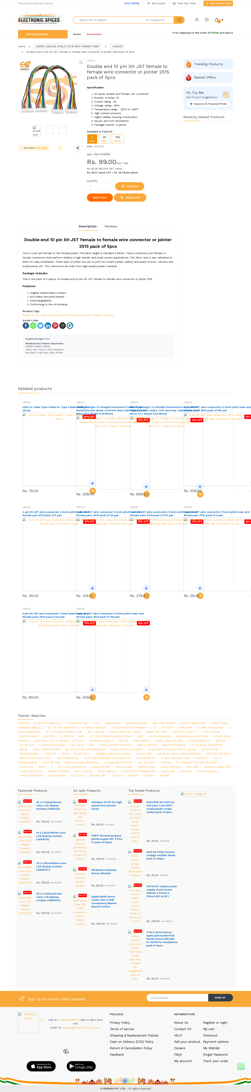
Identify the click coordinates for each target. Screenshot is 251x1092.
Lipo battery (146, 762)
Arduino (185, 771)
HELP (178, 1035)
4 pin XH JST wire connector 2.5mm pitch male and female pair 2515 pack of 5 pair (55, 513)
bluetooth (82, 753)
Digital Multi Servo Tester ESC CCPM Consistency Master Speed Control (104, 901)
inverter (201, 758)
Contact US (182, 1029)
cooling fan (50, 762)
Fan (91, 745)
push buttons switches (81, 762)
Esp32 (65, 753)
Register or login (215, 1022)
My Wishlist (211, 1048)
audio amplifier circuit (126, 731)
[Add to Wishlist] (60, 148)
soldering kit (146, 758)
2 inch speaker (170, 766)
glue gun (77, 775)
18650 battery (157, 731)
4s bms (164, 775)
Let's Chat (41, 148)
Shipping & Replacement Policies (134, 1035)
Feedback (117, 1054)
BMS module (141, 740)
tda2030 (117, 775)
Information (94, 34)
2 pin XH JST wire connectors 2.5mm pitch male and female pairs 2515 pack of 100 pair (110, 615)
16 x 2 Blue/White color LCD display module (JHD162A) (51, 836)
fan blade (168, 771)
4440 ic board (83, 771)
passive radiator (31, 775)
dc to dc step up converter (85, 749)
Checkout (210, 1035)
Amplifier (185, 727)
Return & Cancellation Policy (131, 1048)
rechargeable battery (192, 736)
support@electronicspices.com (81, 1027)
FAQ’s (178, 1054)
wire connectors (51, 315)
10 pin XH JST (31, 315)
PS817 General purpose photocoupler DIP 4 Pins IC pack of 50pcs (106, 839)
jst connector (70, 315)
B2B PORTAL (132, 3)
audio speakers (160, 736)
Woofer (49, 736)
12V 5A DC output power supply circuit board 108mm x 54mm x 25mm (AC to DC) (161, 891)
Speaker (24, 723)
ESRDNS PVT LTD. (115, 1088)
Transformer (28, 753)
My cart (208, 1029)
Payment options (216, 1042)
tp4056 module (207, 771)
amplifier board (163, 723)
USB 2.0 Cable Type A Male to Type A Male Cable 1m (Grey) (55, 409)
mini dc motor (147, 745)
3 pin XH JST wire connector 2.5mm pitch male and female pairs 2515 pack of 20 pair (55, 615)
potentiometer (199, 740)
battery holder (217, 753)
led (154, 727)
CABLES (117, 46)
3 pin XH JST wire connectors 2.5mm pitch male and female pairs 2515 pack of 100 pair (163, 513)
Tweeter (50, 753)
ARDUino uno (97, 775)
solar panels (28, 736)
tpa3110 (133, 775)
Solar (23, 749)
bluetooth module (47, 723)
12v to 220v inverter (62, 727)
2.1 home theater (93, 727)
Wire (140, 736)
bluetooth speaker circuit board (172, 749)
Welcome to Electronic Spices (35, 3)
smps (42, 766)
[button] (160, 20)
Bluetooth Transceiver (138, 771)
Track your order (215, 1061)
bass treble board (169, 740)
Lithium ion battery (118, 762)
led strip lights (184, 731)
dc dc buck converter (207, 745)
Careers (179, 1048)
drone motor (100, 766)
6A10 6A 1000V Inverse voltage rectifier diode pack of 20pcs (160, 855)
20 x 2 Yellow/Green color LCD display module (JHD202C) (49, 897)
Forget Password (215, 1054)
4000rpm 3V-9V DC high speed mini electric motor (106, 805)
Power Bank (123, 766)
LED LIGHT (77, 745)
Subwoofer (113, 723)
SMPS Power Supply (46, 749)
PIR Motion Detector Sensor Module (104, 871)
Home (77, 34)
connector (107, 315)
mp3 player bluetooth (35, 758)
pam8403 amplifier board (113, 753)
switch (220, 740)
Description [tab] (87, 226)
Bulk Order (100, 197)
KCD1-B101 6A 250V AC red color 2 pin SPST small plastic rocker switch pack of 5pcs (160, 807)
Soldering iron (136, 723)
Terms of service (122, 1029)
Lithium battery (77, 723)
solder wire (57, 775)
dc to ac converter (72, 766)
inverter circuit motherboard (179, 753)
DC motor (66, 736)
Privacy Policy (120, 1022)
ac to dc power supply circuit (110, 736)
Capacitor (26, 766)
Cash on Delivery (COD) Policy (131, 1042)
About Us (181, 1022)
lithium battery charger (128, 727)
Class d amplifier (193, 723)
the (96, 723)
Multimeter (96, 731)
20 (104, 139)
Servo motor (107, 771)
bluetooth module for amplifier (107, 758)
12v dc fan (26, 745)
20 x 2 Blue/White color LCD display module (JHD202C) (51, 866)
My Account (158, 3)
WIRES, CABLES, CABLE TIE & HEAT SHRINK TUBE (67, 46)
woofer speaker (174, 745)
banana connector (217, 766)
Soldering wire (68, 758)
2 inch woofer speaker (115, 745)
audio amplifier (32, 771)
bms (81, 736)
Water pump (210, 749)
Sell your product (187, 1042)
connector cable (90, 315)
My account (183, 1061)
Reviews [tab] (111, 226)
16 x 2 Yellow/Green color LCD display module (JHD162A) (48, 805)
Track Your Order (186, 3)
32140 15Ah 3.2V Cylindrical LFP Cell (59, 740)
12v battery (144, 753)
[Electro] (39, 20)
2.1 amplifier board (210, 727)
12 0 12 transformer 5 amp (64, 731)
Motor (123, 740)
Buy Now (132, 186)
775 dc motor (210, 731)
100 (117, 139)
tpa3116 (165, 762)
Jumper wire (146, 766)
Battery (167, 727)
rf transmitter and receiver (196, 762)
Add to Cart (132, 197)
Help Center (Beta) (220, 3)
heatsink (192, 766)
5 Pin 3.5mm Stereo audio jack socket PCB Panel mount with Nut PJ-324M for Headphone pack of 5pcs (162, 939)
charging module (101, 740)
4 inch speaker (58, 771)
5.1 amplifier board (52, 745)
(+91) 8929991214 (69, 1019)
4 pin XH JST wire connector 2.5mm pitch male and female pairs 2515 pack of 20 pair (109, 513)
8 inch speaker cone (175, 758)
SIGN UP (220, 997)
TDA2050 (149, 775)
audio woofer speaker (127, 749)
